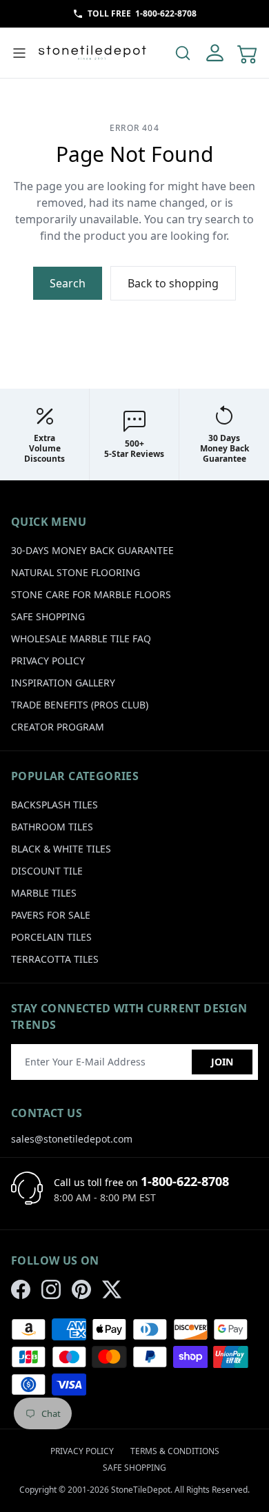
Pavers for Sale (50, 914)
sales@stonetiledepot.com (71, 1138)
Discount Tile (47, 870)
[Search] (182, 53)
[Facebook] (20, 1289)
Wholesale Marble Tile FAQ (81, 638)
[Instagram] (51, 1289)
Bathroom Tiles (52, 826)
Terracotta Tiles (55, 959)
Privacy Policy (48, 660)
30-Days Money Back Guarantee (92, 550)
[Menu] (19, 53)
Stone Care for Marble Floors (91, 594)
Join (222, 1061)
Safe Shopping (48, 616)
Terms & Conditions (174, 1451)
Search (68, 283)
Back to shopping (173, 283)
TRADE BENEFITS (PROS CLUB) (79, 704)
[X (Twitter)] (111, 1289)
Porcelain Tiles (51, 936)
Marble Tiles (44, 892)
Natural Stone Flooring (75, 572)
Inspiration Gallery (63, 682)
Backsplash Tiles (54, 804)
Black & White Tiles (61, 848)
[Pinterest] (81, 1289)
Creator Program (57, 726)
